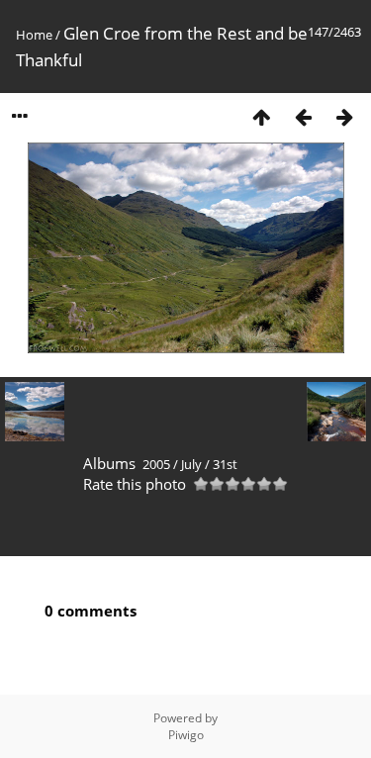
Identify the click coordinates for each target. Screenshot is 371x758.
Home (34, 35)
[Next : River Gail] (344, 116)
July (191, 464)
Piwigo (186, 734)
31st (225, 464)
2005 (156, 464)
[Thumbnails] (261, 116)
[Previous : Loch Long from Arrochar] (303, 116)
